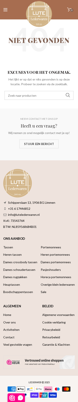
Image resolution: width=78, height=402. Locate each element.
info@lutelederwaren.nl (24, 214)
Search (67, 95)
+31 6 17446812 (19, 208)
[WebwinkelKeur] (39, 362)
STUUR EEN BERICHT (39, 144)
